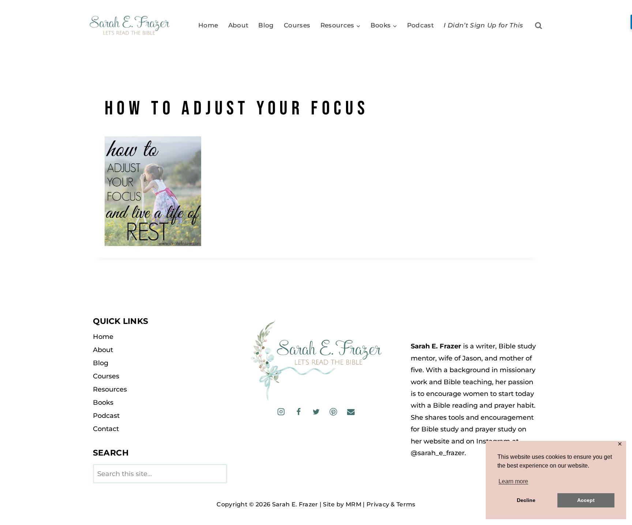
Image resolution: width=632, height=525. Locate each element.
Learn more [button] (513, 481)
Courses (297, 25)
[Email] (350, 411)
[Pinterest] (333, 411)
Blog (266, 25)
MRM (353, 504)
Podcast (420, 25)
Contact (106, 429)
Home (208, 25)
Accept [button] (586, 500)
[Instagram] (281, 411)
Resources (110, 389)
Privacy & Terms (390, 504)
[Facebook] (298, 411)
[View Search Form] (538, 25)
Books (103, 403)
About (238, 25)
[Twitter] (315, 411)
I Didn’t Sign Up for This (483, 25)
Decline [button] (526, 500)
